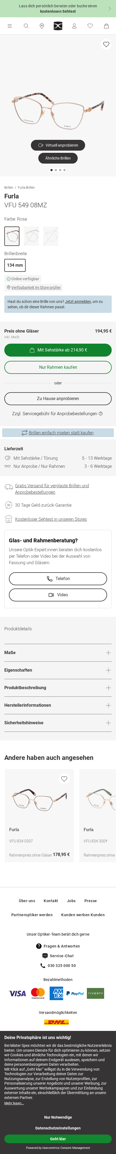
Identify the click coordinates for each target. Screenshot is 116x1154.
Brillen (8, 187)
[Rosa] (11, 236)
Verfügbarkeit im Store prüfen (36, 287)
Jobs (71, 901)
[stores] (41, 26)
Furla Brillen (26, 187)
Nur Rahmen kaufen (58, 367)
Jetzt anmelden (78, 301)
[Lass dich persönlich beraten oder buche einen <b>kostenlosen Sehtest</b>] (58, 8)
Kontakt (51, 901)
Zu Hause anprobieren (58, 398)
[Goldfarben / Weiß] (50, 236)
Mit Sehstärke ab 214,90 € (62, 350)
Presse (90, 901)
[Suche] (26, 26)
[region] (58, 817)
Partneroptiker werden (32, 915)
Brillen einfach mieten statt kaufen (61, 433)
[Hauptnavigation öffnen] (9, 26)
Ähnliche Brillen (58, 158)
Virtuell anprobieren (62, 145)
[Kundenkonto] (74, 26)
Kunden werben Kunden (83, 915)
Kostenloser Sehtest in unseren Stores (51, 519)
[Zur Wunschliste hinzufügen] (106, 44)
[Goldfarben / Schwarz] (31, 236)
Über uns (27, 901)
